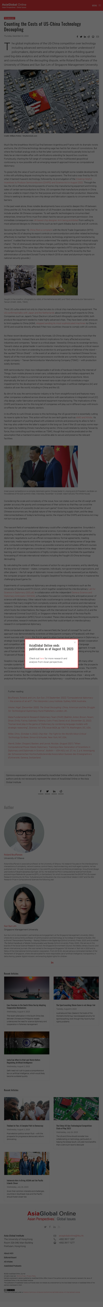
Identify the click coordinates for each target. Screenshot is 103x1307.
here (42, 658)
